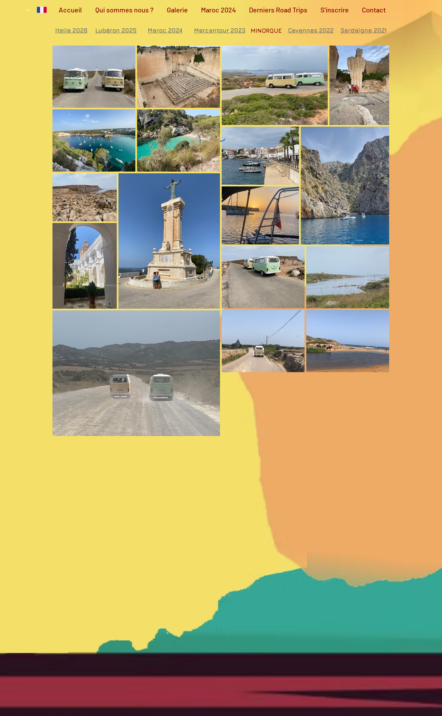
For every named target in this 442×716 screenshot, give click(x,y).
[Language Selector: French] (36, 9)
